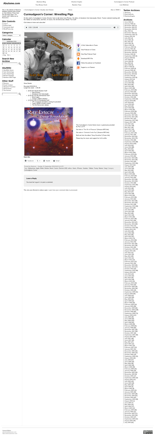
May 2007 (128, 342)
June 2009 (128, 297)
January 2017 (129, 134)
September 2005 (130, 378)
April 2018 (128, 108)
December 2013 (130, 201)
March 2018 (128, 109)
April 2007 (128, 344)
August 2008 (129, 315)
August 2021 (129, 36)
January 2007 (129, 349)
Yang (105, 168)
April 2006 (128, 365)
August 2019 (129, 79)
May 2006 (128, 363)
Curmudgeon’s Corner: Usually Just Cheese (39, 10)
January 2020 (129, 70)
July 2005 (128, 381)
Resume (6, 83)
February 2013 (129, 218)
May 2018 (128, 106)
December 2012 (130, 222)
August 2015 (129, 165)
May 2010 (128, 277)
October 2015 (129, 161)
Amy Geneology (8, 74)
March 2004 (128, 408)
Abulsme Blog (41, 2)
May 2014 (128, 192)
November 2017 (130, 117)
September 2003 (130, 419)
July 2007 (128, 338)
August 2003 (129, 420)
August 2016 (129, 143)
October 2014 (129, 183)
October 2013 (129, 204)
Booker (47, 168)
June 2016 (128, 147)
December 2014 (130, 179)
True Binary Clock (41, 5)
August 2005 (129, 379)
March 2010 (128, 281)
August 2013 (129, 208)
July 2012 (128, 231)
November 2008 (130, 310)
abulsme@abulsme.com (9, 432)
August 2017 (129, 122)
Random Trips (76, 5)
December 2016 (130, 136)
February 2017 (129, 133)
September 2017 (130, 120)
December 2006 (130, 351)
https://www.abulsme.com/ (9, 433)
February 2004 (129, 410)
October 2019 (129, 75)
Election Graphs (76, 2)
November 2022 (130, 29)
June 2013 (128, 211)
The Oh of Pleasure (90, 129)
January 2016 (129, 156)
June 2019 (128, 83)
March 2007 (128, 345)
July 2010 (128, 274)
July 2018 (128, 102)
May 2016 (128, 149)
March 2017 (128, 131)
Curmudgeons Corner (30, 170)
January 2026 (129, 24)
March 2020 (128, 67)
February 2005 (129, 390)
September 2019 (130, 77)
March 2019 (128, 88)
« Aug (4, 55)
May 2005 (128, 385)
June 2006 (128, 361)
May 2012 (128, 235)
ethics (70, 168)
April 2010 (128, 279)
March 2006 (128, 367)
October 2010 (129, 268)
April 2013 (128, 215)
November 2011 (130, 245)
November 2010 (130, 267)
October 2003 (129, 417)
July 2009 (128, 295)
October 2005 (129, 376)
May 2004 (128, 404)
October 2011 (129, 247)
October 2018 (129, 97)
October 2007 (129, 333)
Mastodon (5, 18)
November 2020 (130, 52)
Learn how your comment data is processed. (63, 190)
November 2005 (130, 374)
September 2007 (130, 335)
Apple (37, 168)
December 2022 (130, 27)
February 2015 (129, 176)
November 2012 (130, 224)
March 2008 (128, 324)
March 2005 (128, 388)
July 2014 (128, 188)
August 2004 (129, 401)
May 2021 (128, 41)
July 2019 (128, 81)
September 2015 (130, 163)
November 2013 (130, 202)
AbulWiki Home (8, 70)
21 (19, 49)
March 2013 (128, 217)
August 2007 (129, 336)
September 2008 (130, 313)
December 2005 (130, 372)
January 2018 (129, 113)
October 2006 (129, 354)
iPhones (79, 168)
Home (70, 10)
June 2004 (128, 403)
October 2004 (129, 397)
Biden (42, 168)
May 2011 (128, 256)
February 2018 (129, 111)
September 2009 (130, 292)
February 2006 (129, 369)
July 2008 (128, 317)
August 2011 (129, 251)
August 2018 (129, 100)
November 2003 (130, 415)
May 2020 (128, 63)
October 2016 (129, 140)
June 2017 (128, 125)
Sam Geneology (8, 72)
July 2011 (128, 252)
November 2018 (130, 95)
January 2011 (129, 263)
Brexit (51, 168)
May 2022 (128, 31)
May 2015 (128, 170)
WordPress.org (8, 29)
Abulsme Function (9, 87)
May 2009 (128, 299)
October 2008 (129, 311)
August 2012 (129, 229)
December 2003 (130, 413)
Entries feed (7, 25)
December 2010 (130, 265)
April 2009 (128, 301)
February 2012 (129, 240)
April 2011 (128, 258)
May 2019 (128, 84)
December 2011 (130, 243)
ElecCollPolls (129, 14)
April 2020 (128, 65)
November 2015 (130, 159)
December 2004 (130, 394)
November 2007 (130, 331)
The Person (7, 90)
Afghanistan (31, 168)
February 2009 (129, 304)
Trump (96, 168)
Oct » (9, 55)
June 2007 (128, 340)
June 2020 (128, 61)
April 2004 (128, 406)
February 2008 (129, 326)
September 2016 (130, 142)
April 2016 (128, 151)
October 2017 (129, 118)
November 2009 (130, 288)
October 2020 (129, 54)
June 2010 (128, 276)
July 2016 (128, 145)
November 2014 (130, 181)
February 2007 (129, 347)
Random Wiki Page (9, 77)
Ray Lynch (81, 126)
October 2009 (129, 290)
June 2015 (128, 168)
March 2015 (128, 174)
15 (3, 49)
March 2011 (128, 260)
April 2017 (128, 129)
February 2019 (129, 90)
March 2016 (128, 152)
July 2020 (128, 59)
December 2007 (130, 329)
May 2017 (128, 127)
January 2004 (129, 412)
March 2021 (128, 45)
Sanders (85, 168)
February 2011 (129, 261)
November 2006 (130, 353)
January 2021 (129, 49)
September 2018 (130, 99)
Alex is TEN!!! (115, 10)
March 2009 (128, 302)
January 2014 (129, 199)
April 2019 (128, 86)
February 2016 (129, 154)
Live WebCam (124, 5)
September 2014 (130, 184)
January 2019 (129, 92)
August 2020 (129, 58)
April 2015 (128, 172)
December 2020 (130, 50)
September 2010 (130, 270)
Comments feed (8, 27)
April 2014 (128, 193)
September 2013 (130, 206)
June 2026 (128, 22)
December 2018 (130, 93)
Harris (74, 168)
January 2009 (129, 306)
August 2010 (129, 272)
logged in (37, 182)
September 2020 (130, 56)
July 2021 (128, 38)
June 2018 (128, 104)
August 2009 (129, 294)
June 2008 (128, 319)
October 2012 (129, 226)
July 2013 (128, 210)
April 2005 (128, 386)
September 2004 (130, 399)
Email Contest (8, 85)
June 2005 (128, 383)
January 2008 (129, 327)
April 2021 (128, 43)
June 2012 (128, 233)
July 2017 (128, 124)
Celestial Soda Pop (90, 132)
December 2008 (130, 308)
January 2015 (129, 177)
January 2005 (129, 392)
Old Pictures (7, 88)
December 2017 (130, 115)
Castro (56, 168)
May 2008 (128, 320)
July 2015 (128, 167)
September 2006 (130, 356)
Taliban (91, 168)
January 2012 (129, 242)
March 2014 (128, 195)
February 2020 (129, 68)
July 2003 (128, 422)
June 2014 (128, 190)
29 (3, 53)
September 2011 (130, 249)
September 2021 (130, 34)
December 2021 (130, 33)
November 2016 (130, 138)
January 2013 (129, 220)
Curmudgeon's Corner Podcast (124, 2)
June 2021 (128, 40)
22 (3, 51)
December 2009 (130, 286)
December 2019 (130, 72)
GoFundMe (103, 138)
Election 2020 (63, 168)
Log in (5, 23)
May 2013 (128, 213)
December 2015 (130, 158)
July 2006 (128, 360)
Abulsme (128, 12)
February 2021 (129, 47)
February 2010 (129, 283)
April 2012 (128, 236)
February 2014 (129, 197)
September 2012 (130, 227)
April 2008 (128, 322)
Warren (101, 168)
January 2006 (129, 370)
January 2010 (129, 285)
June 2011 (128, 254)
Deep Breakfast (96, 135)
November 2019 (130, 74)
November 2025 (130, 25)
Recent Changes (8, 75)
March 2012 (128, 238)
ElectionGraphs (130, 16)
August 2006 (129, 358)
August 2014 (129, 186)
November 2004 (130, 395)
